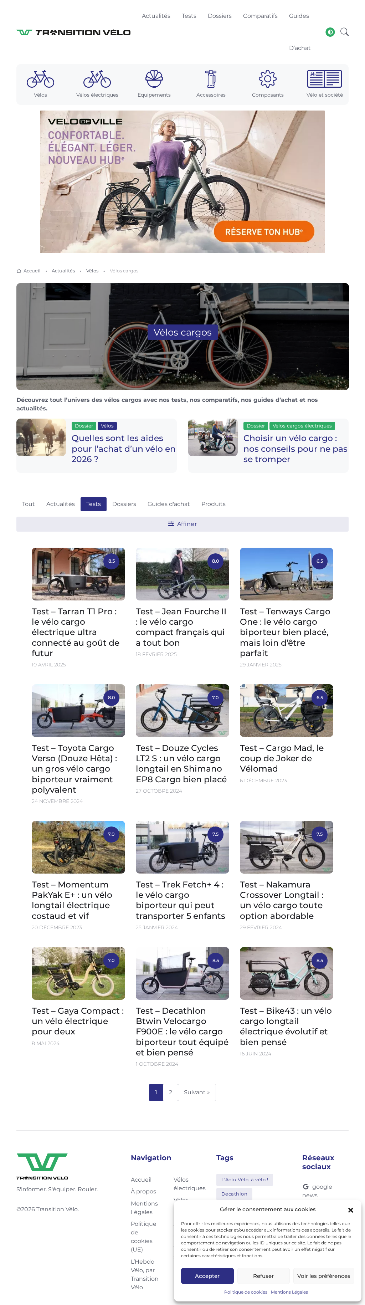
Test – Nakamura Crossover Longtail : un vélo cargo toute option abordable (281, 900)
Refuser (263, 1276)
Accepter (207, 1276)
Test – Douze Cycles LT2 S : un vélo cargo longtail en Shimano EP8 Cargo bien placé (181, 763)
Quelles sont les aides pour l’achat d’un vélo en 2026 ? (124, 448)
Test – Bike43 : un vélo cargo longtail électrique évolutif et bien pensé (286, 1026)
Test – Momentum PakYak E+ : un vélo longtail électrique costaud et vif (72, 900)
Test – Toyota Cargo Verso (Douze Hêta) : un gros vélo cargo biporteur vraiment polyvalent (74, 769)
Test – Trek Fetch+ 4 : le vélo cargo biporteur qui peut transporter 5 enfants (180, 900)
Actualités (63, 270)
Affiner (186, 524)
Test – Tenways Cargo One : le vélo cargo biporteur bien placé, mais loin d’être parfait (285, 632)
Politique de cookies (245, 1292)
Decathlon (234, 1194)
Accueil (32, 270)
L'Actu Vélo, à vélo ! (244, 1179)
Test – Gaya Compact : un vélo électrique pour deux (78, 1021)
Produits (213, 504)
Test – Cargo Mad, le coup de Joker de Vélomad (282, 758)
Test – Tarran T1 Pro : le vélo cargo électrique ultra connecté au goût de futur (75, 632)
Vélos (92, 270)
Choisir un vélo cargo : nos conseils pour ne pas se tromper (295, 448)
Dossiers (124, 504)
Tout (28, 504)
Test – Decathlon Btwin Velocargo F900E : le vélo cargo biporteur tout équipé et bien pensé (182, 1031)
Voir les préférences (323, 1276)
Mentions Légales (289, 1292)
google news (317, 1191)
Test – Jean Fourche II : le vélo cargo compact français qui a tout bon (181, 627)
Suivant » (197, 1092)
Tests (93, 504)
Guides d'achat (169, 504)
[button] (350, 1209)
